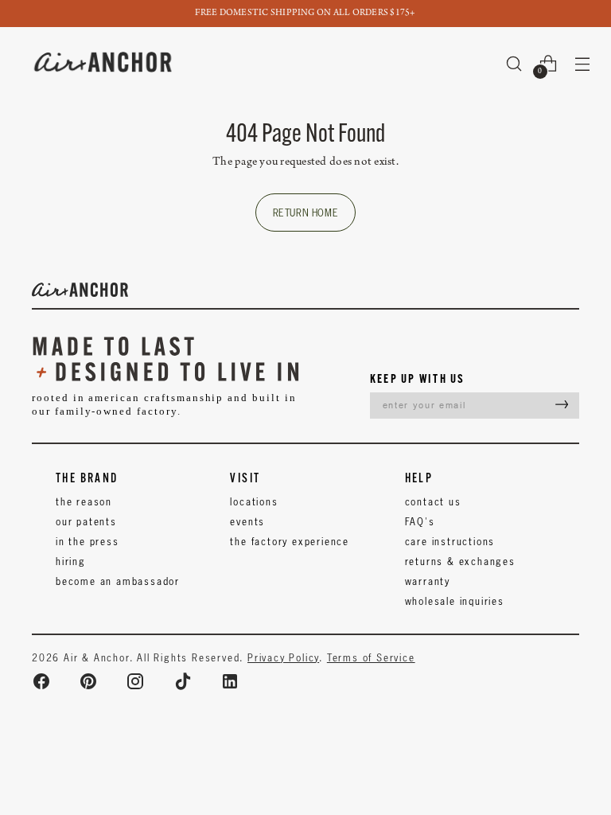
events (247, 522)
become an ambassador (118, 581)
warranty (427, 581)
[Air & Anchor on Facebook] (41, 681)
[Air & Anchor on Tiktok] (183, 681)
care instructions (450, 542)
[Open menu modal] (582, 63)
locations (254, 502)
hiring (71, 561)
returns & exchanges (460, 561)
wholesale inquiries (454, 601)
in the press (87, 542)
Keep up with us (417, 378)
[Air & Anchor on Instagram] (135, 681)
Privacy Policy (283, 658)
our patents (86, 522)
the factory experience (289, 542)
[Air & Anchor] (103, 63)
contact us (433, 502)
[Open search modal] (514, 63)
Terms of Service (371, 658)
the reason (84, 502)
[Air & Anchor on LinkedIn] (229, 681)
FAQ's (420, 522)
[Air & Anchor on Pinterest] (88, 681)
